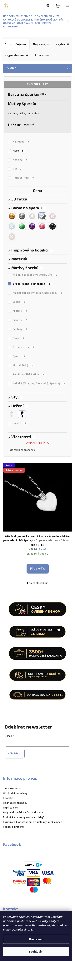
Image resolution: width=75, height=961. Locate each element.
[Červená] (52, 216)
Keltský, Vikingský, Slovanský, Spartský (39, 383)
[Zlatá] (12, 216)
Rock (18, 338)
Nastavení (36, 939)
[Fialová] (32, 226)
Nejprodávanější (16, 55)
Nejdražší (62, 44)
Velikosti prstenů (13, 827)
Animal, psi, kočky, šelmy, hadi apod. (37, 293)
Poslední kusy (23, 178)
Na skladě (21, 142)
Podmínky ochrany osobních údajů (23, 817)
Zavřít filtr (13, 68)
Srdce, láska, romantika (24, 113)
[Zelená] (22, 226)
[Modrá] (12, 226)
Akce (18, 151)
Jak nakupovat (12, 788)
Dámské (29, 125)
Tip (17, 169)
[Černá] (52, 226)
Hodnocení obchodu (15, 803)
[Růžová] (42, 226)
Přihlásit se (14, 754)
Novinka (20, 160)
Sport (19, 356)
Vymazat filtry (36, 443)
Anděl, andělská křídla (28, 374)
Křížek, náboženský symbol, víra (35, 275)
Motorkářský (23, 365)
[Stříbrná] (22, 216)
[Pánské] (12, 414)
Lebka (19, 302)
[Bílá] (42, 216)
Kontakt (8, 798)
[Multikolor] (32, 216)
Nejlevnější (41, 44)
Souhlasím (36, 951)
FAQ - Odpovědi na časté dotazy (23, 812)
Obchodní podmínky (15, 793)
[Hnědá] (12, 236)
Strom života (23, 347)
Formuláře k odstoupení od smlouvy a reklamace (32, 822)
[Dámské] (22, 414)
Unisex (19, 423)
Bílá (44, 94)
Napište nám (10, 808)
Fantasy (20, 329)
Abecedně (42, 55)
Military (20, 311)
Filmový (20, 320)
